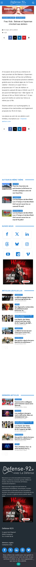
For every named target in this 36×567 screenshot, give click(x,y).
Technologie (19, 338)
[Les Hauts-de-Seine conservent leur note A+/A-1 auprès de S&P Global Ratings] (7, 318)
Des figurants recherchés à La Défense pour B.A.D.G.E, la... (24, 308)
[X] (15, 38)
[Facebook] (10, 38)
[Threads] (7, 244)
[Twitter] (17, 234)
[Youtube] (8, 254)
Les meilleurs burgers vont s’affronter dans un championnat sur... (24, 415)
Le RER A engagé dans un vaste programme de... (24, 298)
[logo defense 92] (18, 3)
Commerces (17, 197)
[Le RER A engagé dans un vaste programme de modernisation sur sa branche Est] (7, 297)
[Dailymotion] (18, 254)
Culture (15, 184)
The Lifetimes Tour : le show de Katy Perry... (23, 447)
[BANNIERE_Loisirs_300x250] (18, 271)
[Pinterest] (24, 38)
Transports (18, 294)
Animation (18, 410)
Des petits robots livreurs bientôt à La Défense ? (24, 341)
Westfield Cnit (20, 17)
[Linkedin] (20, 38)
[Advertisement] (18, 152)
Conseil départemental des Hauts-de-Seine (23, 316)
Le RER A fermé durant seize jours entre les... (23, 332)
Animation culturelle (9, 17)
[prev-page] (3, 347)
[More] (29, 38)
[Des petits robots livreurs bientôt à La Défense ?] (7, 340)
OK (19, 564)
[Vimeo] (28, 254)
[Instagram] (27, 244)
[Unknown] (18, 10)
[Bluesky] (17, 244)
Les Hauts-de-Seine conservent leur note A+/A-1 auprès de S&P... (23, 321)
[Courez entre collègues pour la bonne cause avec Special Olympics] (7, 402)
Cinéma (17, 304)
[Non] (33, 560)
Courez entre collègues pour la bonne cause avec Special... (24, 403)
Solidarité (18, 399)
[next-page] (6, 347)
